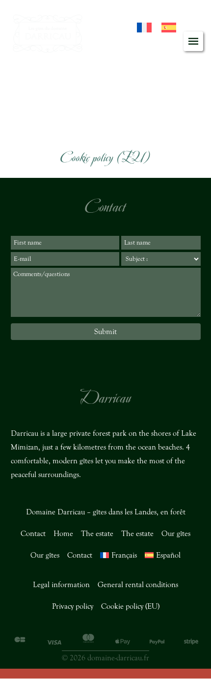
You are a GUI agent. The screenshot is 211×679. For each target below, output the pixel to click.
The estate (97, 533)
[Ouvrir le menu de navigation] (193, 41)
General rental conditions (138, 584)
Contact (33, 533)
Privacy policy (72, 606)
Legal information (61, 584)
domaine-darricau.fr (118, 657)
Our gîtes (175, 533)
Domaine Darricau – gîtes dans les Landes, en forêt (105, 512)
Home (63, 533)
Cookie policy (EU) (130, 606)
